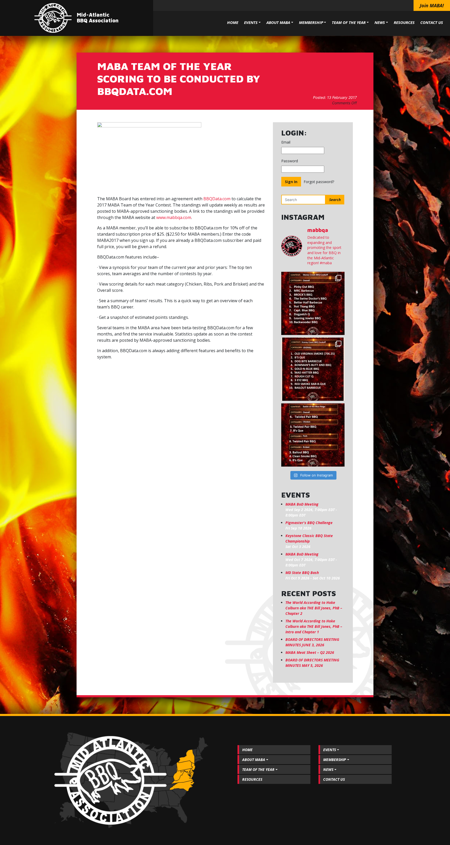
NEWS (379, 22)
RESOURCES (404, 22)
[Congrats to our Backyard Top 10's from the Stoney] (313, 303)
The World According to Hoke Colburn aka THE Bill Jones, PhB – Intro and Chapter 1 (313, 626)
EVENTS (251, 22)
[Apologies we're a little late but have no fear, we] (313, 435)
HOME (232, 22)
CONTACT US (431, 22)
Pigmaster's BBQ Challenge (309, 522)
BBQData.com (216, 199)
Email (285, 142)
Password (289, 160)
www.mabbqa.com (173, 217)
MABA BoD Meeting (301, 504)
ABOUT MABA (278, 22)
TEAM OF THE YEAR (349, 22)
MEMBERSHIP (311, 22)
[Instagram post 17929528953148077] (313, 369)
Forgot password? (319, 181)
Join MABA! (432, 5)
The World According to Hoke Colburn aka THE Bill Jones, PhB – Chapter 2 (313, 608)
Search (335, 199)
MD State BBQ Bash (302, 572)
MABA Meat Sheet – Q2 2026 (309, 652)
